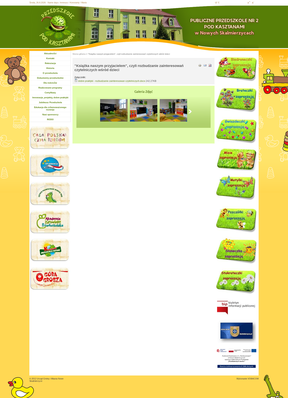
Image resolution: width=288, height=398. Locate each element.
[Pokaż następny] (191, 111)
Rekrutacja (50, 63)
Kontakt (50, 58)
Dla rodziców (50, 83)
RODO (50, 119)
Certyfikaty (50, 92)
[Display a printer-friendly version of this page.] (199, 65)
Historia (50, 68)
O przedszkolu (50, 73)
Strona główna (79, 54)
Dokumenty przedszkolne (50, 78)
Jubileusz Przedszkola (50, 102)
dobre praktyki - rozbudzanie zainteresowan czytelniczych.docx (111, 81)
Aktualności (50, 53)
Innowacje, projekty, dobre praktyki (50, 97)
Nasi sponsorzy (50, 114)
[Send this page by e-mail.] (204, 65)
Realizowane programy (50, 88)
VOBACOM (253, 378)
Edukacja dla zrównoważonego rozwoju (50, 108)
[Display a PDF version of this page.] (210, 65)
